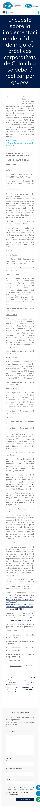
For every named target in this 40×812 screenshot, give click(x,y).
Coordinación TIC (15, 666)
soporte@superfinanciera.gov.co (18, 620)
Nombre (10, 759)
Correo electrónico (14, 770)
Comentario (11, 732)
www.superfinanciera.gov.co (17, 595)
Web (8, 779)
